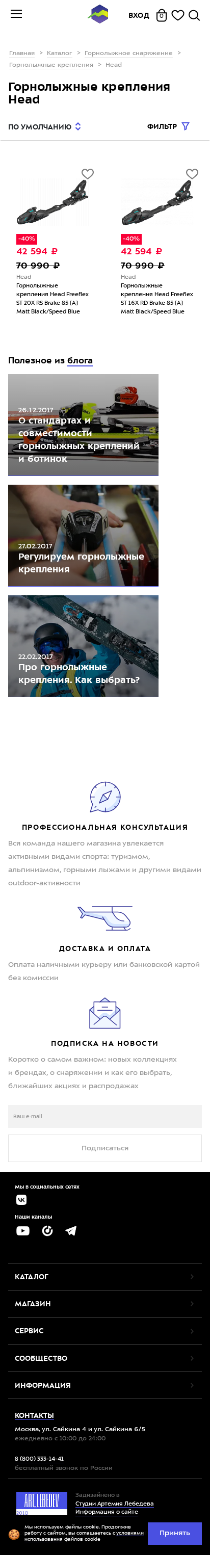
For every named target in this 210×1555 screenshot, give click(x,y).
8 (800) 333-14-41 (39, 1459)
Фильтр (163, 126)
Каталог (59, 53)
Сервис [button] (29, 1331)
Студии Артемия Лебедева (114, 1504)
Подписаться (105, 1148)
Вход (139, 15)
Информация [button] (43, 1385)
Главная (22, 53)
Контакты (34, 1415)
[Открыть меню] (16, 15)
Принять (175, 1533)
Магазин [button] (33, 1304)
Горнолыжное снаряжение (129, 53)
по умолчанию (39, 127)
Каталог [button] (31, 1277)
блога (80, 360)
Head (23, 277)
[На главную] (98, 16)
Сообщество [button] (41, 1358)
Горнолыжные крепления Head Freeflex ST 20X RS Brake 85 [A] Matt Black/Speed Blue (52, 299)
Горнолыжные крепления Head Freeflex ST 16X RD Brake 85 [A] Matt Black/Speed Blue (157, 299)
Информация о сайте (106, 1512)
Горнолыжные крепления (51, 65)
